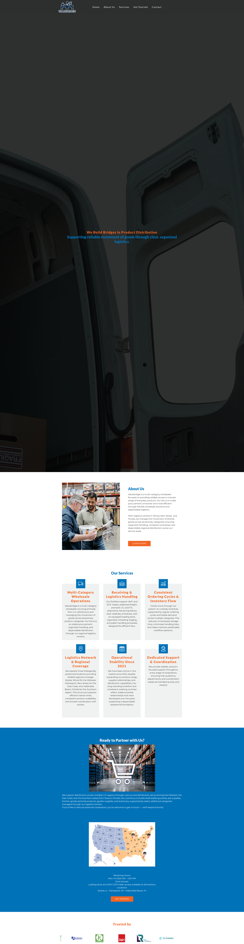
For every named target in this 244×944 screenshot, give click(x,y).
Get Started (140, 7)
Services (124, 7)
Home (96, 7)
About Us (109, 7)
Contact (157, 7)
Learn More (139, 543)
